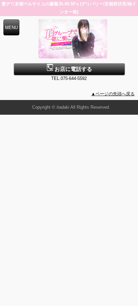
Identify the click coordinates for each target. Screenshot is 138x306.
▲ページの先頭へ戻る (113, 93)
